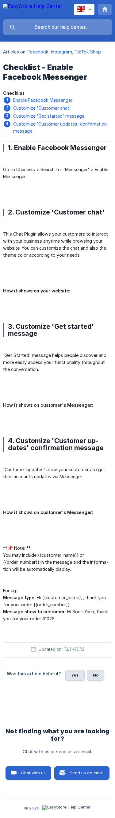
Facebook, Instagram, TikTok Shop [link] (64, 51)
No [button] (95, 675)
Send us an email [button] (87, 772)
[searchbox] (57, 27)
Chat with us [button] (33, 772)
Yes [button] (75, 675)
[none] (33, 9)
